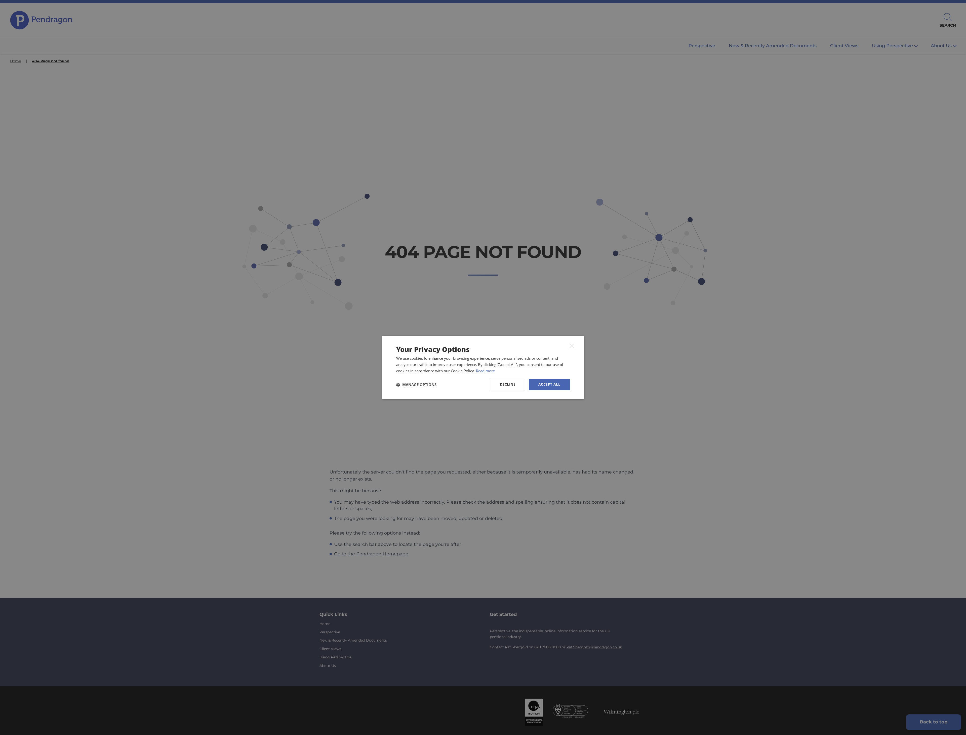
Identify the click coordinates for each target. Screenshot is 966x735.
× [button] (572, 345)
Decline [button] (507, 384)
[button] (416, 384)
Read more (485, 370)
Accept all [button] (549, 384)
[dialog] (483, 367)
